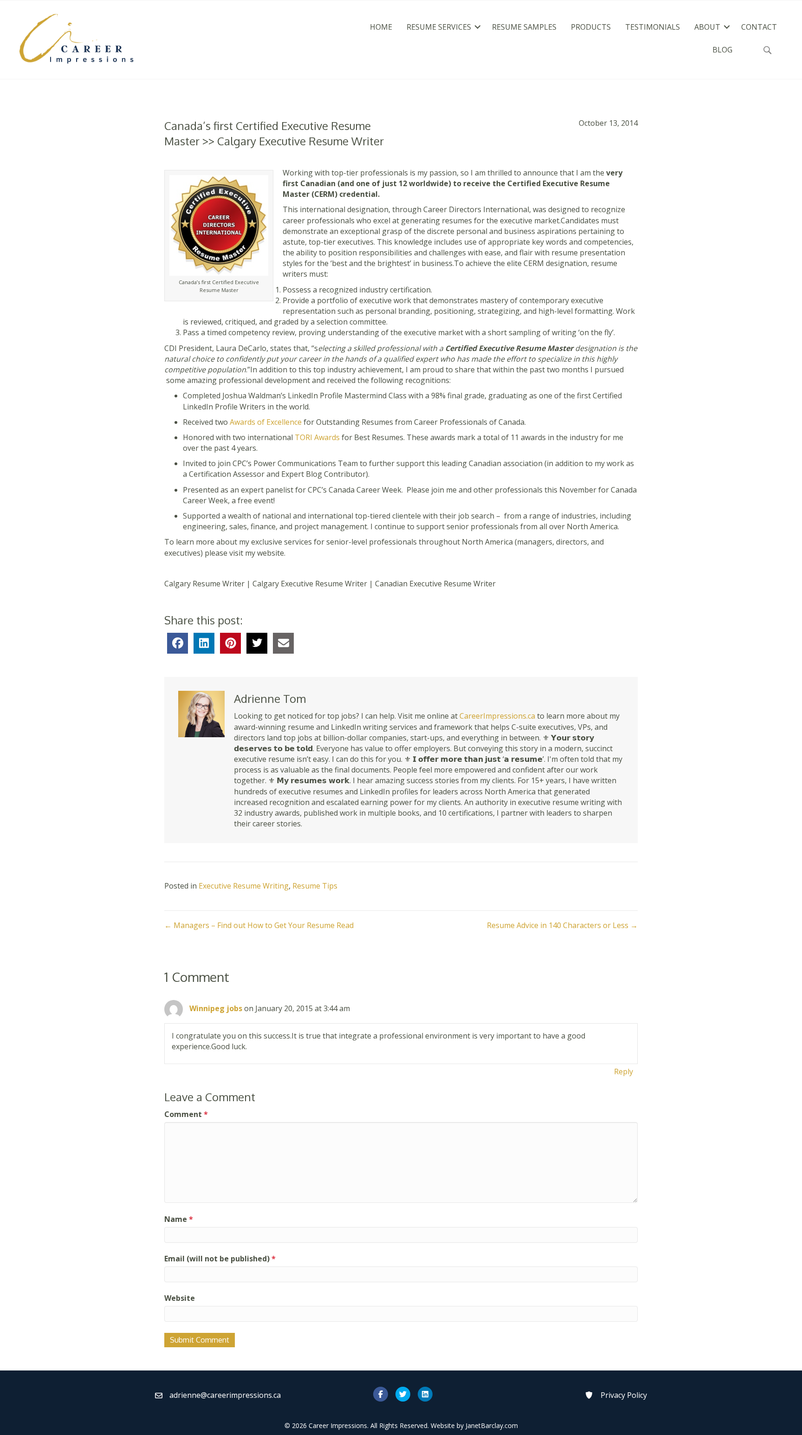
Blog (722, 50)
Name (178, 1219)
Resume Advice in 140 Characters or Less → (562, 925)
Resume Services (439, 27)
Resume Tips (314, 886)
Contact (759, 27)
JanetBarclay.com (492, 1425)
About (707, 27)
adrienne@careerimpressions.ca (225, 1395)
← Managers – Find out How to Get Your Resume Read (259, 925)
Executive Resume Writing (244, 886)
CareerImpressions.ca (497, 716)
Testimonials (652, 27)
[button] (477, 27)
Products (591, 27)
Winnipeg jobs (215, 1008)
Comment (186, 1114)
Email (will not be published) (220, 1258)
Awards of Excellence (267, 422)
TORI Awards (317, 437)
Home (381, 27)
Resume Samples (524, 27)
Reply (623, 1071)
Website (179, 1298)
